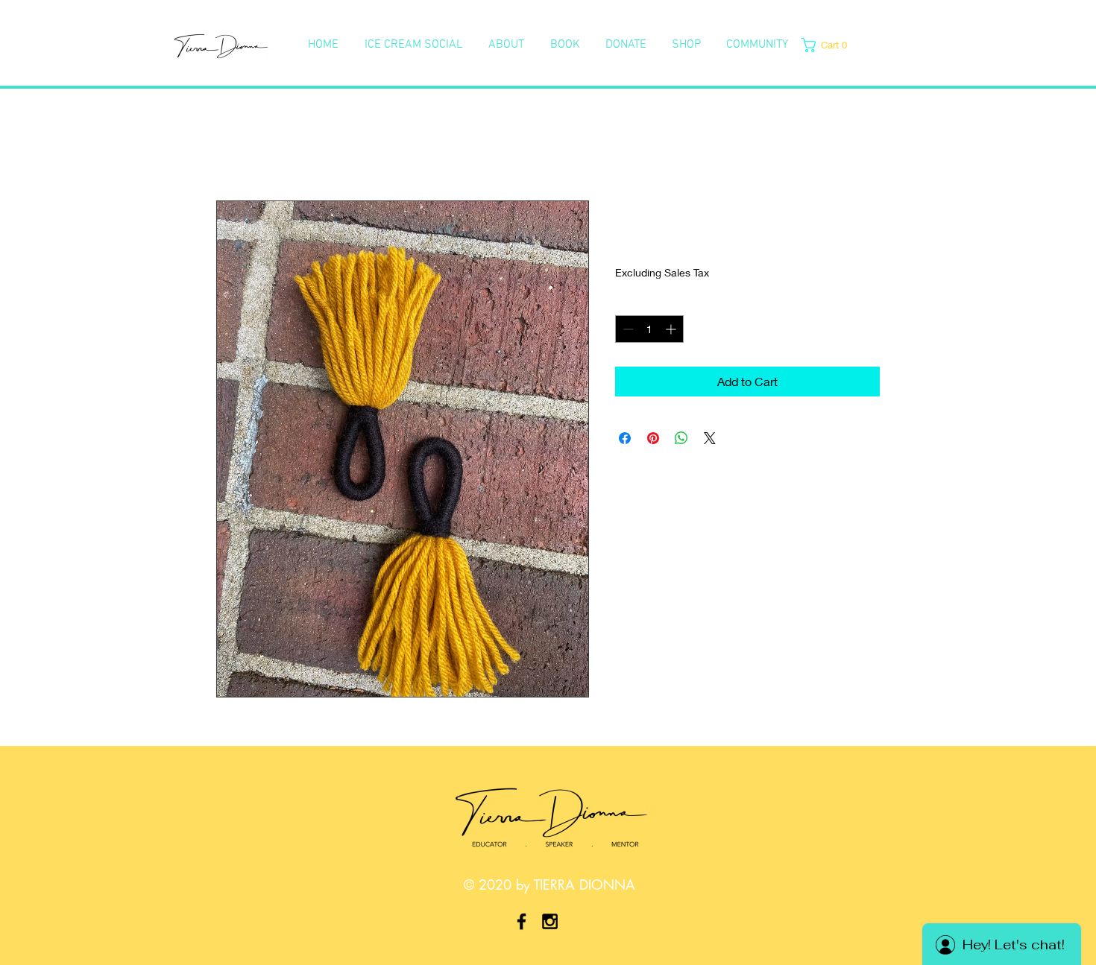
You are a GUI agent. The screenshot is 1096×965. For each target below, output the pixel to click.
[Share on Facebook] (625, 438)
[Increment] (672, 329)
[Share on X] (710, 438)
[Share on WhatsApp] (681, 438)
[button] (829, 45)
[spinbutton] (649, 329)
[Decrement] (626, 329)
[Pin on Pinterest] (653, 438)
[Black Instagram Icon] (550, 921)
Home (232, 146)
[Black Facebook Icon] (521, 921)
